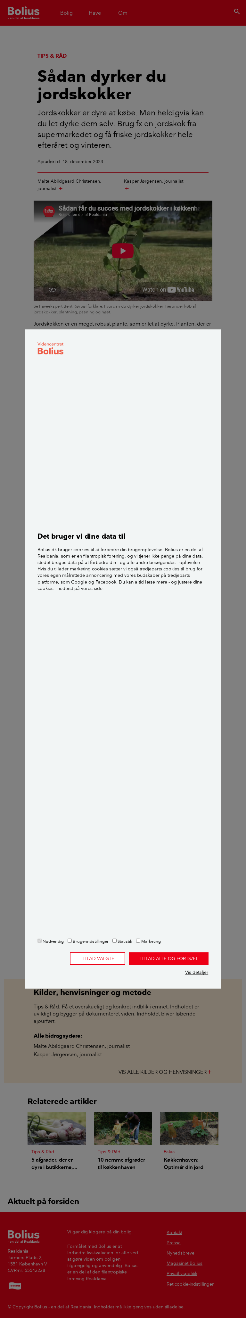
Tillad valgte (97, 958)
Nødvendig (53, 941)
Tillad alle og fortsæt (169, 958)
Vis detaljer (196, 972)
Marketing (150, 941)
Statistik (124, 941)
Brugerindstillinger (90, 941)
